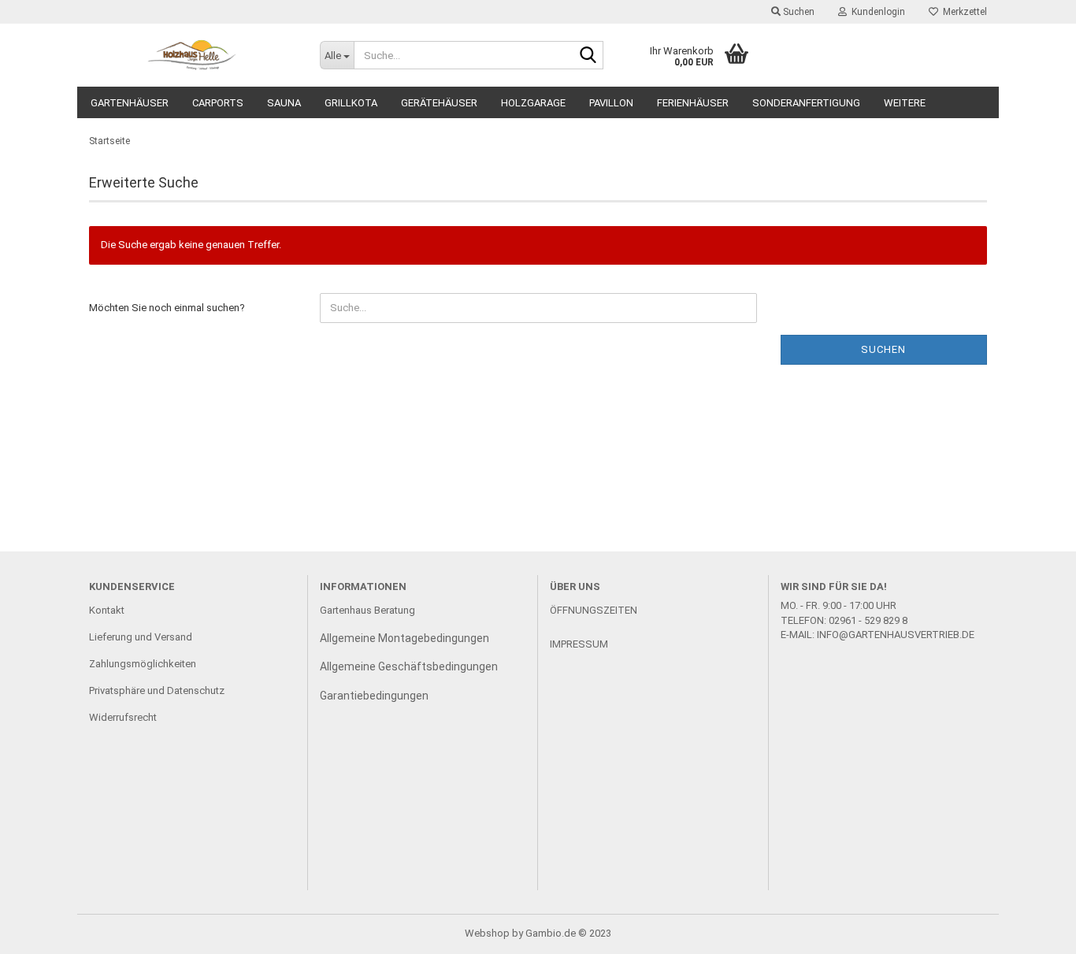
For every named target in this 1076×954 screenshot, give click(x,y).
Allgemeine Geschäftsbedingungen (409, 666)
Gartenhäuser (130, 103)
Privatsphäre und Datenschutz (156, 690)
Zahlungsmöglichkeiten (142, 664)
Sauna (284, 103)
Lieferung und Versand (140, 637)
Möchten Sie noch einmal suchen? (167, 308)
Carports (217, 103)
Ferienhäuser (693, 103)
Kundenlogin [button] (876, 11)
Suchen (883, 349)
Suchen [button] (797, 11)
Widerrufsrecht (123, 717)
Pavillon (611, 103)
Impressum (579, 644)
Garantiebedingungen (374, 695)
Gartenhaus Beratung (368, 610)
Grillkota (351, 103)
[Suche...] (588, 56)
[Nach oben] (1032, 930)
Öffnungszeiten (593, 610)
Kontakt (106, 610)
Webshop (487, 933)
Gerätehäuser (439, 103)
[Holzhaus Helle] (192, 55)
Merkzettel (962, 11)
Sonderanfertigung (806, 103)
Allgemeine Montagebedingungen (404, 638)
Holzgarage (533, 103)
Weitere (905, 103)
